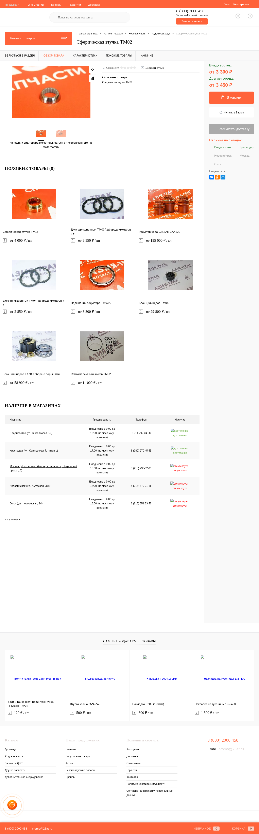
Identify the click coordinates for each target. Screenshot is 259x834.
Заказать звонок (192, 21)
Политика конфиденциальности (145, 783)
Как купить (133, 749)
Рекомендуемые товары (80, 770)
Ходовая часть (14, 756)
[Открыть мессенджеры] (12, 805)
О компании (36, 4)
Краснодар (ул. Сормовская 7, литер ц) (34, 450)
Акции (69, 763)
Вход (227, 4)
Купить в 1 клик (234, 112)
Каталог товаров (22, 38)
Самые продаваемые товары (129, 641)
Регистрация (241, 4)
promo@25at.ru (231, 749)
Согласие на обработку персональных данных (149, 793)
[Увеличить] (51, 92)
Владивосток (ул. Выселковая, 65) (31, 433)
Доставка (94, 4)
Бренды (56, 4)
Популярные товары (78, 756)
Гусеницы (10, 749)
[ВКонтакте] (211, 177)
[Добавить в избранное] (92, 69)
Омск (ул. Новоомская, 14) (26, 503)
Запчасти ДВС (13, 763)
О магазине (133, 763)
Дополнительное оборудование (24, 776)
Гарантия (131, 770)
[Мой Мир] (223, 177)
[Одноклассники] (217, 177)
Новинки (71, 749)
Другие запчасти (15, 770)
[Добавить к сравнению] (92, 78)
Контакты (132, 776)
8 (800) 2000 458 (190, 11)
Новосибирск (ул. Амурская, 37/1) (30, 485)
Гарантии (75, 4)
